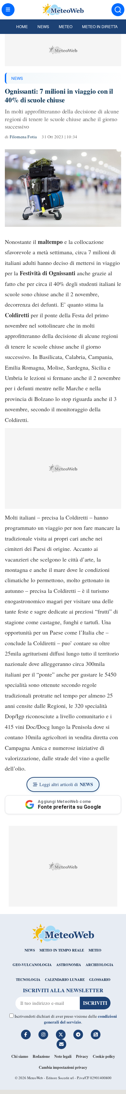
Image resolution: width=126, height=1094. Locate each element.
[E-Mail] (61, 1044)
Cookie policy (104, 1056)
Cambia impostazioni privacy (63, 1067)
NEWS (17, 78)
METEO (95, 950)
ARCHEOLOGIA (99, 964)
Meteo (65, 26)
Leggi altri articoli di (66, 784)
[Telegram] (78, 1034)
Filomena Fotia (23, 137)
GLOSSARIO (99, 979)
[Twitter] (61, 1034)
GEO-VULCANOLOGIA (32, 964)
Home (22, 26)
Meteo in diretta (100, 26)
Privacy (82, 1056)
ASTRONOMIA (68, 964)
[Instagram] (43, 1034)
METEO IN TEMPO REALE (61, 950)
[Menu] (8, 9)
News (43, 26)
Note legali (62, 1056)
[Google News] (95, 1034)
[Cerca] (117, 9)
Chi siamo (19, 1056)
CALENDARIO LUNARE (65, 979)
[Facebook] (26, 1034)
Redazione (41, 1056)
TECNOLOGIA (28, 979)
